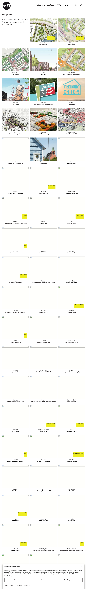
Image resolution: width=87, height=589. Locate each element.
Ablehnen (43, 580)
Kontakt (79, 5)
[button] (82, 566)
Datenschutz (18, 585)
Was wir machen (45, 5)
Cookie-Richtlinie (8, 585)
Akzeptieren (17, 580)
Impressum (27, 585)
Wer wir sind (64, 5)
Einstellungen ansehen (70, 580)
